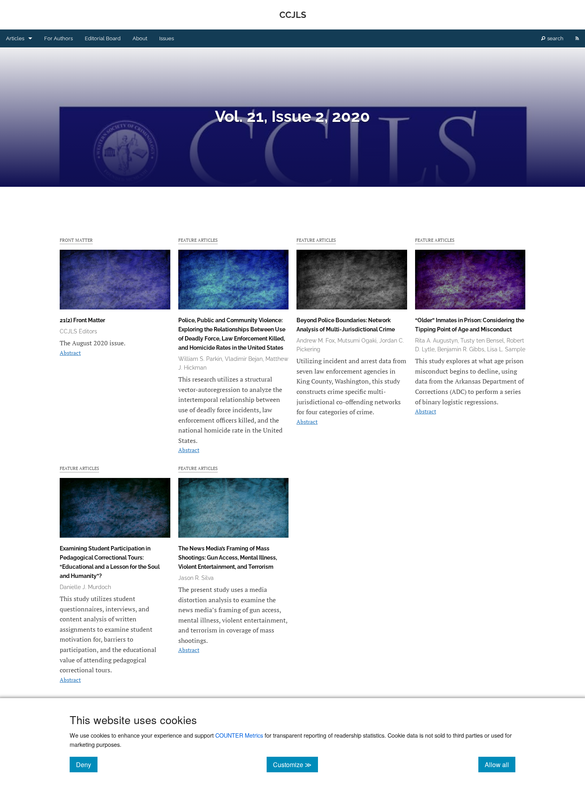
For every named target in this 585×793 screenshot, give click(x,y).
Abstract (70, 352)
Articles (15, 38)
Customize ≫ (295, 764)
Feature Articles (198, 240)
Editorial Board (103, 38)
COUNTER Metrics (239, 735)
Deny (87, 764)
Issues (166, 38)
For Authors (58, 38)
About (140, 38)
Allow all (500, 764)
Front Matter (76, 240)
